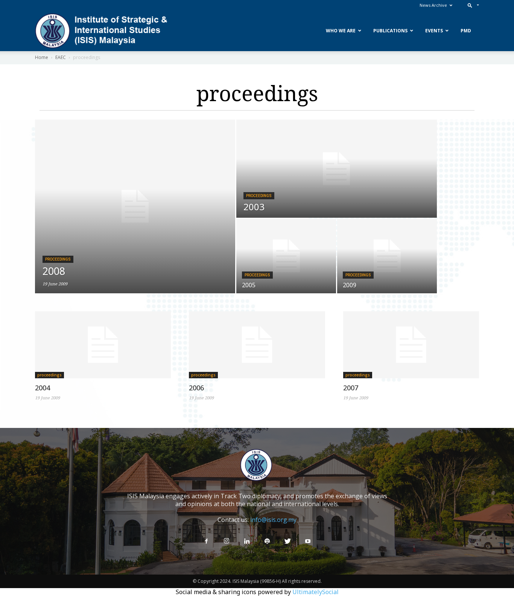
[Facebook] (206, 541)
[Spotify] (267, 541)
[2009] (387, 256)
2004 (42, 387)
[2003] (336, 169)
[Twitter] (287, 541)
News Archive (433, 5)
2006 (196, 387)
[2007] (411, 344)
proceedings (58, 259)
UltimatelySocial (315, 592)
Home (41, 57)
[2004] (103, 344)
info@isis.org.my (273, 520)
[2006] (257, 344)
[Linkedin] (246, 541)
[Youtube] (307, 541)
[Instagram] (226, 541)
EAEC (60, 57)
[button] (471, 5)
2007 (350, 387)
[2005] (286, 256)
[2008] (135, 206)
